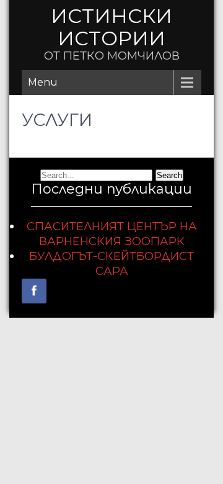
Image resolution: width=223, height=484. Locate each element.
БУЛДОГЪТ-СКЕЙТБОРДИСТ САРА (111, 263)
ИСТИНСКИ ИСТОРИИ (111, 27)
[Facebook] (34, 291)
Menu (43, 82)
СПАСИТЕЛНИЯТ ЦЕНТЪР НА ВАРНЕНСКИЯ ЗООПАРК (112, 233)
